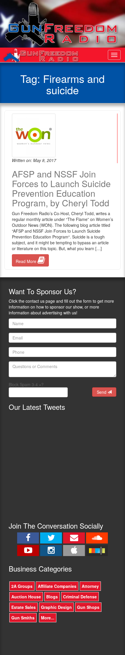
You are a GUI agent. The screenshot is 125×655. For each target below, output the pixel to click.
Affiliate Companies (57, 586)
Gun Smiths (23, 618)
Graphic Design (56, 607)
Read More (27, 261)
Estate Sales (23, 607)
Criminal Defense (80, 597)
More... (47, 618)
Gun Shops (88, 607)
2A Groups (22, 586)
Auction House (26, 597)
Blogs (52, 597)
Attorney (90, 586)
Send (102, 392)
